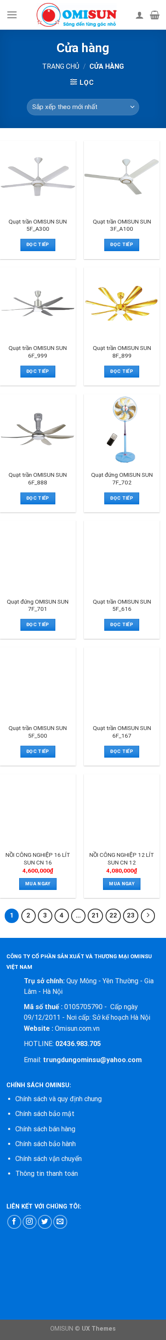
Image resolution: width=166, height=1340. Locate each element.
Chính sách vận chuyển (48, 1159)
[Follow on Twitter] (45, 1222)
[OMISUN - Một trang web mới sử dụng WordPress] (76, 15)
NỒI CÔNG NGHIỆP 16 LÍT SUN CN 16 (38, 858)
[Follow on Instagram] (30, 1222)
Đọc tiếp (37, 244)
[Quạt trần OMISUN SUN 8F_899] (122, 303)
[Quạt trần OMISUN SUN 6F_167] (122, 683)
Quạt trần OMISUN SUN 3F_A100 (122, 225)
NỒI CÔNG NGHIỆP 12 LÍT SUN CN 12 (121, 858)
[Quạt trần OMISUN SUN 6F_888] (38, 430)
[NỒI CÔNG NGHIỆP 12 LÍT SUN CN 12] (122, 810)
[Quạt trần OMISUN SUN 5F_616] (122, 556)
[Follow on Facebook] (14, 1222)
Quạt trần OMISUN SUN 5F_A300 (38, 225)
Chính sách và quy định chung (58, 1099)
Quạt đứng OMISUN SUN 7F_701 (38, 605)
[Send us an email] (60, 1222)
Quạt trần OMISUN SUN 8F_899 (122, 351)
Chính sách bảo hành (45, 1144)
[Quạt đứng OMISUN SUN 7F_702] (122, 430)
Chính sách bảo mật (44, 1114)
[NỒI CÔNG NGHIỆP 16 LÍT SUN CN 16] (38, 810)
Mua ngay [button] (38, 884)
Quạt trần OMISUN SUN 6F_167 (122, 732)
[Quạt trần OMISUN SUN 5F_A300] (38, 177)
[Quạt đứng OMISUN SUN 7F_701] (38, 556)
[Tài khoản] (139, 15)
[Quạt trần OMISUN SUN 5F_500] (38, 683)
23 (131, 915)
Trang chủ (60, 66)
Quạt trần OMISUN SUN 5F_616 (122, 605)
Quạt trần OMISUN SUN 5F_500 (38, 732)
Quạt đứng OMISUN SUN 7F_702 (122, 478)
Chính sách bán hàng (45, 1129)
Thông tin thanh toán (46, 1173)
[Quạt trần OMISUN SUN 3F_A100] (122, 177)
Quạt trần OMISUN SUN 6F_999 (38, 351)
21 (95, 915)
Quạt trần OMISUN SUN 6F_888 (38, 478)
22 (113, 915)
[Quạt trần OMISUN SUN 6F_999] (38, 303)
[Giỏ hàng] (155, 15)
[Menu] (12, 15)
